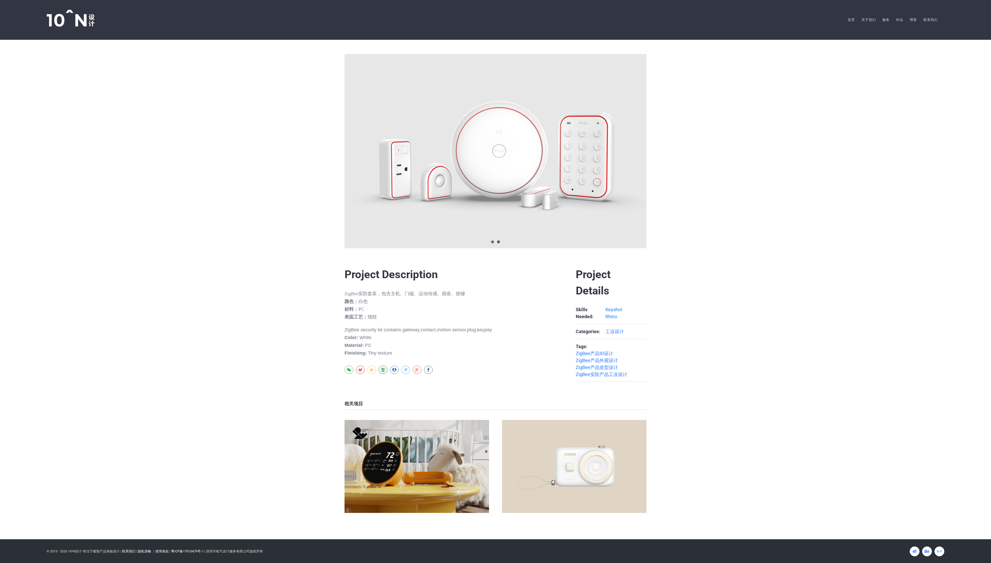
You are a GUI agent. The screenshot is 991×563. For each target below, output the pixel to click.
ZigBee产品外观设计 (597, 360)
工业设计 (614, 331)
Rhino (611, 316)
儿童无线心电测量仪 (574, 466)
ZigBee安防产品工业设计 (601, 374)
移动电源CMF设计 (417, 466)
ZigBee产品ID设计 (594, 353)
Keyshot (613, 309)
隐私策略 (144, 551)
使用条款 (162, 551)
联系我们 (128, 551)
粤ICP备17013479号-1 (187, 551)
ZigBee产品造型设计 (597, 367)
